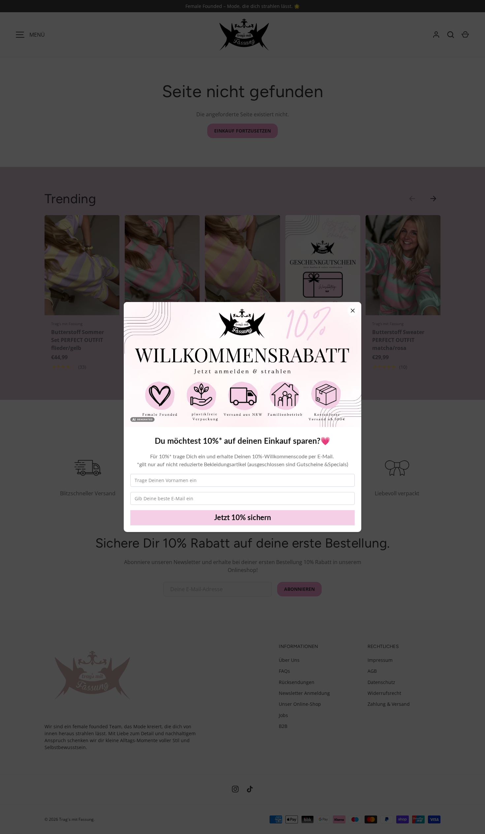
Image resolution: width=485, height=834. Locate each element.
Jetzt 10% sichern (242, 517)
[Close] (352, 310)
